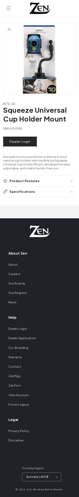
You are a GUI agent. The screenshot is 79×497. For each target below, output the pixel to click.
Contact (14, 366)
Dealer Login (20, 141)
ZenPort (14, 385)
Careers (14, 274)
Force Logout (18, 404)
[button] (8, 8)
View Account (18, 395)
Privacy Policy (18, 431)
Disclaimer (16, 440)
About (13, 264)
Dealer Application (22, 338)
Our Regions (17, 293)
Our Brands (16, 283)
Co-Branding (18, 347)
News (12, 302)
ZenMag (14, 376)
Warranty (15, 357)
